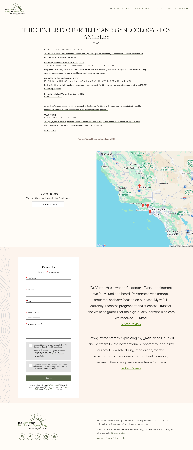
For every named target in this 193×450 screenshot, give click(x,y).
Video (129, 8)
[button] (116, 8)
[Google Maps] (46, 437)
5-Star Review (131, 323)
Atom (108, 138)
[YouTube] (54, 437)
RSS (113, 138)
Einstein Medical (118, 432)
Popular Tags (83, 138)
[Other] (38, 437)
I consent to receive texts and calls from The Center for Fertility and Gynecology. (50, 350)
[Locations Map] (144, 198)
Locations (158, 8)
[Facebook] (30, 437)
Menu (182, 8)
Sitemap (100, 438)
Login (122, 438)
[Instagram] (22, 437)
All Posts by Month (97, 138)
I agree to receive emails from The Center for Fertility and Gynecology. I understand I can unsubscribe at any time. (50, 367)
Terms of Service (50, 389)
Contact (171, 8)
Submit (48, 378)
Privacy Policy (57, 354)
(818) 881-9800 (53, 385)
